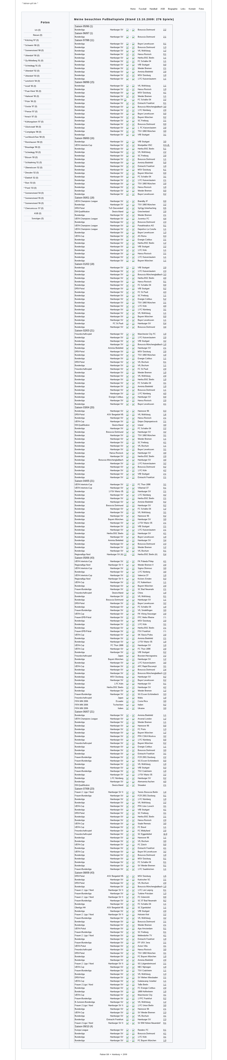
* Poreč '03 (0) (30, 188)
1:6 (164, 414)
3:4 (164, 327)
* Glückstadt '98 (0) (32, 127)
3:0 (164, 107)
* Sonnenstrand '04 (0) (34, 193)
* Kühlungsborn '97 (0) (33, 122)
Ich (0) (37, 30)
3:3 (164, 274)
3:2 (164, 341)
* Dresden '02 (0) (31, 172)
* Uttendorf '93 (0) (31, 76)
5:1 (164, 149)
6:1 (164, 170)
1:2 (164, 51)
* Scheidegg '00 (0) (32, 152)
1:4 (164, 792)
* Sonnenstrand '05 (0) (34, 198)
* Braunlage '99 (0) (32, 147)
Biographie (172, 9)
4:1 (164, 93)
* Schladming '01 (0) (33, 162)
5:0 (164, 162)
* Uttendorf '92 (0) (31, 71)
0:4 (164, 323)
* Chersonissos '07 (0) (33, 208)
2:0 (164, 72)
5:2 (164, 299)
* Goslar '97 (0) (30, 106)
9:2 (164, 900)
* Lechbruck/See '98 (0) (34, 137)
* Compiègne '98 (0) (32, 132)
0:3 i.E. (166, 145)
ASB (163, 9)
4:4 (164, 218)
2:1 (164, 37)
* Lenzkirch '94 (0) (32, 81)
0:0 (164, 65)
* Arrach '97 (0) (30, 116)
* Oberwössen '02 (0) (33, 167)
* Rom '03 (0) (29, 183)
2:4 (164, 670)
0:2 (164, 117)
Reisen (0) (37, 35)
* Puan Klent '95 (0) (32, 91)
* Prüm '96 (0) (30, 101)
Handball (153, 9)
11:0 (165, 834)
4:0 (164, 278)
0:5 (164, 208)
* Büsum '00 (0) (31, 157)
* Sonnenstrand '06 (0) (34, 203)
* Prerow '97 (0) (30, 111)
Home (133, 9)
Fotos (201, 9)
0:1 (164, 44)
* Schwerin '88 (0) (31, 45)
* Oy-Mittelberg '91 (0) (33, 60)
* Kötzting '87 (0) (31, 40)
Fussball (142, 9)
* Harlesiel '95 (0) (31, 96)
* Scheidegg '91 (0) (32, 66)
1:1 (164, 58)
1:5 (164, 876)
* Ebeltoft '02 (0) (31, 178)
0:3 (164, 236)
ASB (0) (37, 213)
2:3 (164, 222)
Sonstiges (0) (38, 218)
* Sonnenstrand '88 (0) (34, 50)
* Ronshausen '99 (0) (33, 142)
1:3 (164, 47)
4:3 (164, 292)
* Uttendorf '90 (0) (31, 55)
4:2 (164, 470)
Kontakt (192, 9)
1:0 (164, 75)
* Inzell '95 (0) (30, 86)
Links (183, 9)
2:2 (164, 30)
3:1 (164, 135)
